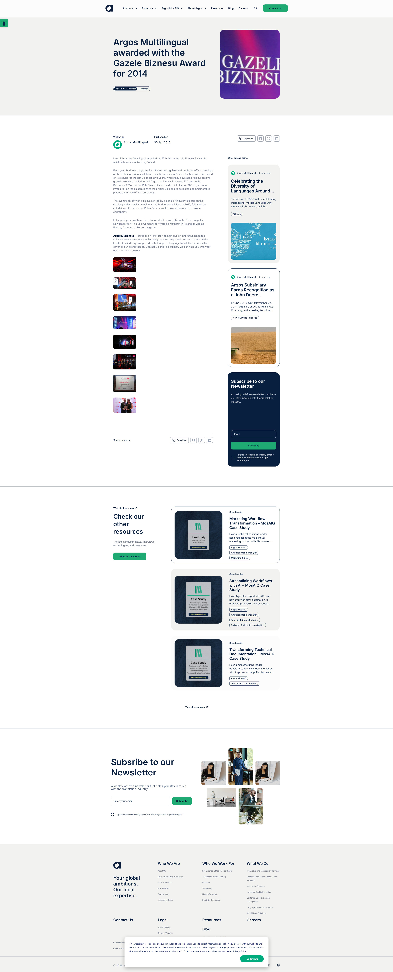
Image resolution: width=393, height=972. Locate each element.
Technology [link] (207, 888)
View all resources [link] (129, 556)
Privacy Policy (239, 951)
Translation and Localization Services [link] (263, 871)
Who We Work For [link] (218, 863)
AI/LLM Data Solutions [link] (256, 913)
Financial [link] (206, 882)
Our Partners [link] (163, 894)
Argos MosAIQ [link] (170, 8)
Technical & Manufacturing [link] (214, 877)
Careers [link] (243, 8)
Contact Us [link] (275, 8)
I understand (252, 958)
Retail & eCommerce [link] (211, 900)
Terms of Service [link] (165, 933)
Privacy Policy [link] (164, 927)
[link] (4, 23)
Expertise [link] (147, 8)
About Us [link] (162, 871)
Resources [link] (217, 8)
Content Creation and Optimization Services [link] (262, 879)
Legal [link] (162, 920)
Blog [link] (231, 8)
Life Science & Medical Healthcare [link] (217, 871)
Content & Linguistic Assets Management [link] (258, 900)
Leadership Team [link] (165, 900)
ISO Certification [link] (165, 882)
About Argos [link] (195, 8)
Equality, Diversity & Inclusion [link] (170, 877)
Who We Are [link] (169, 863)
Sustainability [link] (163, 888)
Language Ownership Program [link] (260, 907)
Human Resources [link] (210, 894)
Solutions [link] (128, 8)
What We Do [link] (257, 863)
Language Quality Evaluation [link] (259, 892)
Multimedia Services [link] (256, 886)
